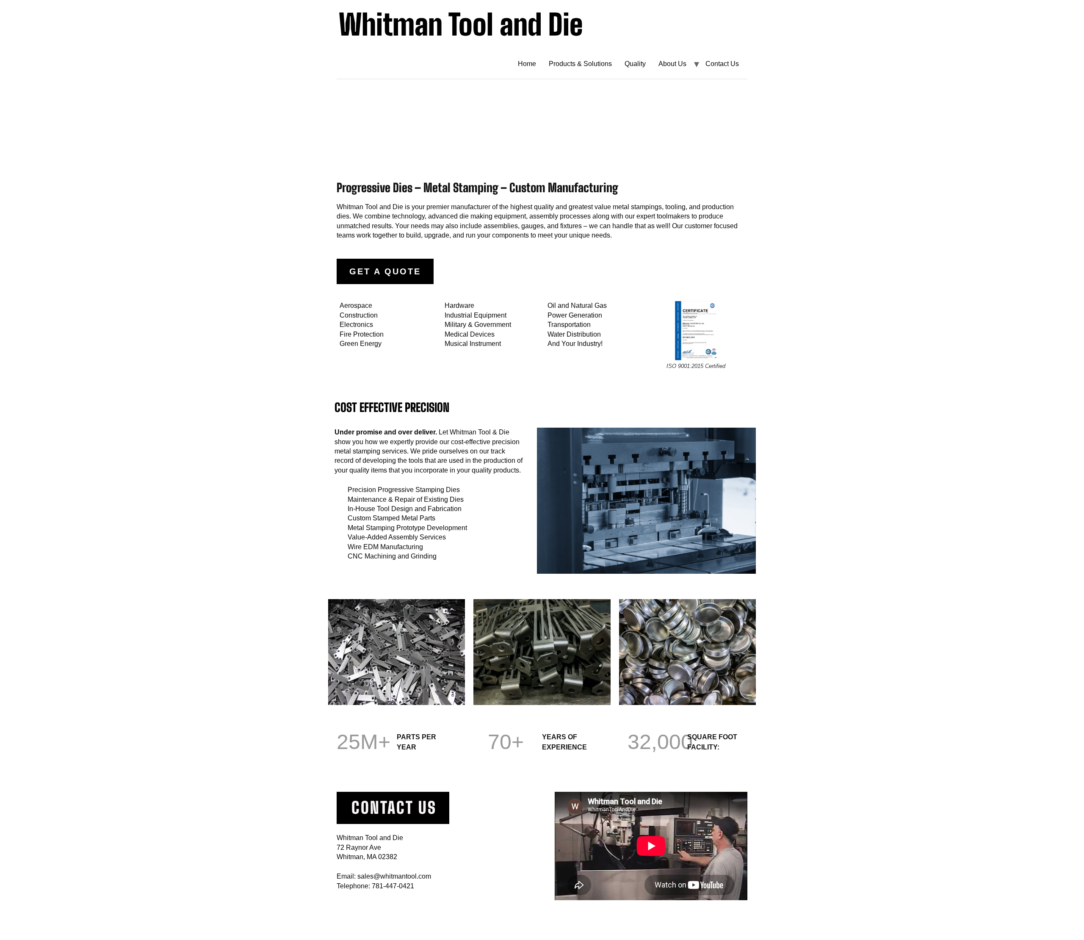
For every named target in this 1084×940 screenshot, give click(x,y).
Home (527, 63)
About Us (672, 63)
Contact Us (722, 63)
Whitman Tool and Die (461, 24)
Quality (635, 63)
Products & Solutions (580, 63)
